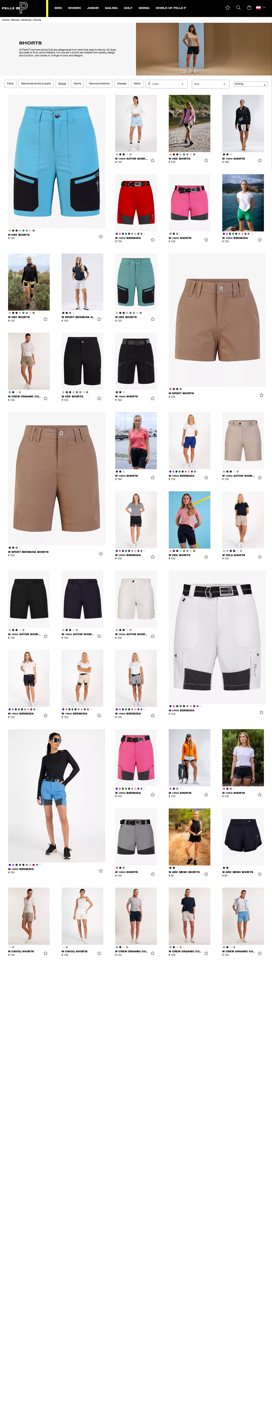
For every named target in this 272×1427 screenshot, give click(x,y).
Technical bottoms (99, 84)
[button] (227, 7)
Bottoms (26, 20)
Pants (10, 84)
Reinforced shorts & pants (36, 84)
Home (5, 20)
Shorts (37, 20)
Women (15, 20)
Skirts (137, 84)
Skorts (77, 84)
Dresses (121, 84)
